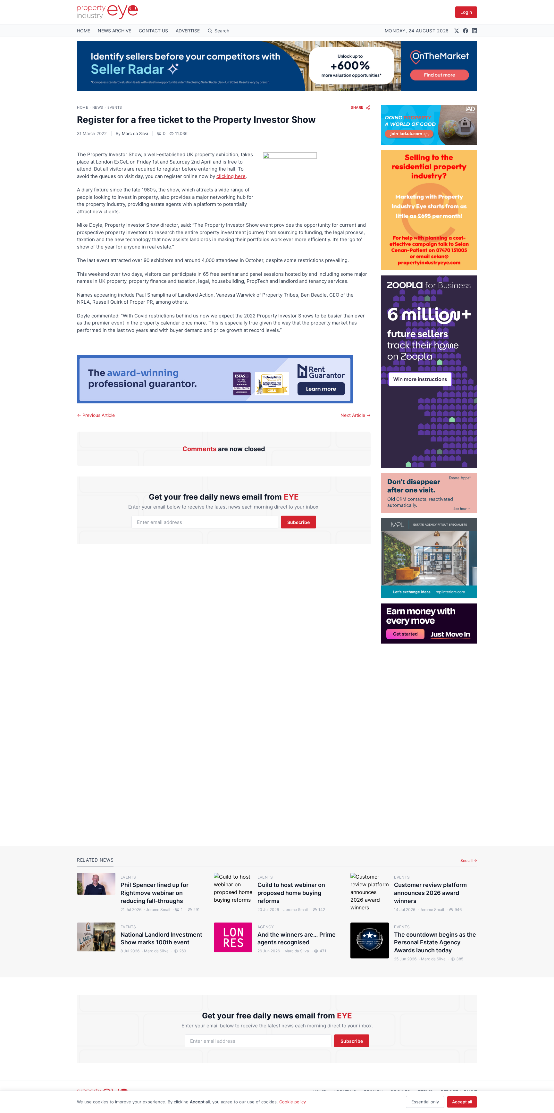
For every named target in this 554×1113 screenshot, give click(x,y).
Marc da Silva (135, 133)
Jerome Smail (157, 909)
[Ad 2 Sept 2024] (429, 210)
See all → (468, 860)
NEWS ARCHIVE (114, 30)
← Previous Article (96, 415)
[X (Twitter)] (456, 30)
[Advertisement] (429, 740)
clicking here (231, 176)
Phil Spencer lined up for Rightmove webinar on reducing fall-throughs (155, 892)
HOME (83, 30)
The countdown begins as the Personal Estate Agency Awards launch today (435, 942)
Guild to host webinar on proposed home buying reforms (291, 892)
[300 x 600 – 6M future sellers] (429, 371)
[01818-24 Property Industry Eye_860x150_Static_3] (224, 379)
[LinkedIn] (474, 30)
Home (82, 107)
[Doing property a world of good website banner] (429, 125)
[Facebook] (465, 30)
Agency (265, 926)
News (97, 107)
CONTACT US (153, 30)
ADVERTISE (188, 30)
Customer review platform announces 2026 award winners (430, 892)
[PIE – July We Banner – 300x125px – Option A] (429, 623)
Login (466, 12)
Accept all (462, 1101)
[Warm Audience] (429, 493)
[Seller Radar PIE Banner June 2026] (277, 66)
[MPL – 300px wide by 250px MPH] (429, 558)
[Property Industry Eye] (107, 12)
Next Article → (355, 415)
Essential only (425, 1101)
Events (114, 107)
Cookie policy (292, 1101)
